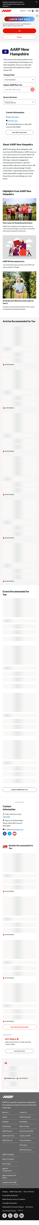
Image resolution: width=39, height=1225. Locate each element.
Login (29, 10)
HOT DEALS (10, 1039)
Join (19, 31)
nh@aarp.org (12, 121)
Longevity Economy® (9, 1182)
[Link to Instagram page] (16, 1215)
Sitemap (5, 1191)
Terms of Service (28, 1191)
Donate (4, 1117)
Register (23, 11)
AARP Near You (7, 1140)
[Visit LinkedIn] (21, 1215)
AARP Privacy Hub (15, 1191)
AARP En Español (25, 1117)
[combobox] (19, 89)
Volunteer (5, 1122)
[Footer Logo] (19, 1096)
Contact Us (23, 1112)
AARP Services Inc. (26, 1150)
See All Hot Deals (19, 1051)
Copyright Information (9, 1203)
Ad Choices (29, 1207)
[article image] (19, 220)
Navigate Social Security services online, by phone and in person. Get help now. (13, 4)
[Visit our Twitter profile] (9, 833)
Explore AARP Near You (13, 85)
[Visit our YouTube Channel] (14, 833)
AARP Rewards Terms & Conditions (13, 1199)
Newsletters (24, 1122)
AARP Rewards (7, 1131)
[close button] (37, 16)
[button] (37, 11)
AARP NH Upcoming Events (13, 261)
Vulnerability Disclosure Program (13, 1207)
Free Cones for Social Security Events (17, 223)
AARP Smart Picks (8, 1136)
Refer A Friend (24, 1126)
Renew (19, 37)
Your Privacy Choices (9, 1211)
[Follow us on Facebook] (5, 833)
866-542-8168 (13, 117)
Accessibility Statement (10, 1195)
